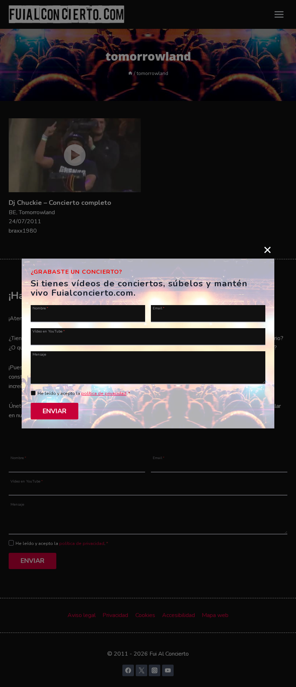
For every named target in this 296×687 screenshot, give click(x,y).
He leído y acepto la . (84, 393)
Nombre (40, 308)
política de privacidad (103, 393)
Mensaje (39, 354)
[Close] (267, 250)
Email (159, 308)
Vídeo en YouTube (48, 331)
